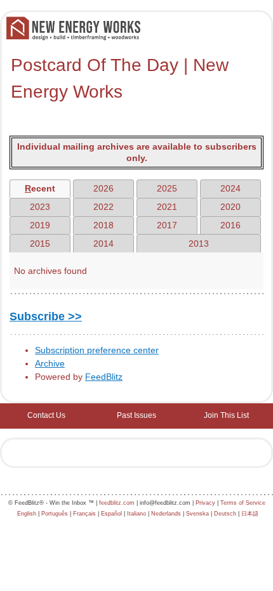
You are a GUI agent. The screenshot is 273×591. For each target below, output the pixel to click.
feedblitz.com (117, 503)
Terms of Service (242, 503)
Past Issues (136, 415)
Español (111, 513)
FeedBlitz (104, 377)
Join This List (226, 415)
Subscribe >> (46, 316)
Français (84, 513)
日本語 (249, 513)
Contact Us (46, 415)
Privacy (205, 503)
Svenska (197, 513)
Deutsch (225, 513)
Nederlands (166, 513)
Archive (50, 363)
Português (54, 513)
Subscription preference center (97, 350)
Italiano (136, 513)
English (26, 513)
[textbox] (136, 79)
